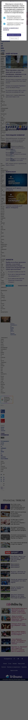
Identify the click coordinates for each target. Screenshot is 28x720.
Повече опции (14, 38)
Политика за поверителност (11, 28)
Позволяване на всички (14, 34)
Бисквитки (6, 30)
